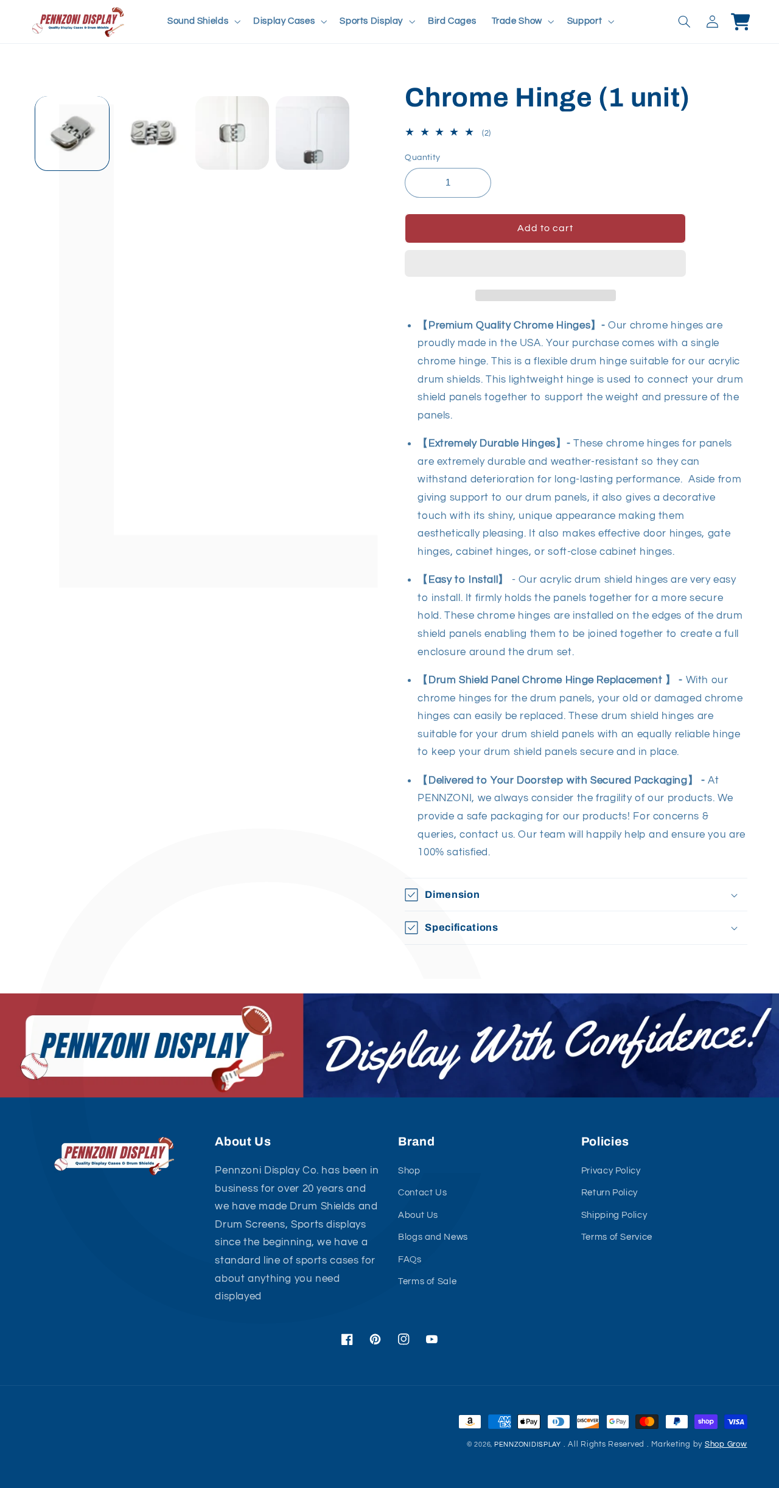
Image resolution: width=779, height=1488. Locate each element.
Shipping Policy (614, 1215)
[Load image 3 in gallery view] (232, 133)
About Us (418, 1215)
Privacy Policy (611, 1170)
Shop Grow (726, 1444)
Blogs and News (433, 1237)
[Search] (685, 21)
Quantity (422, 157)
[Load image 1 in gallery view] (72, 133)
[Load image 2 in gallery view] (152, 133)
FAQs (410, 1259)
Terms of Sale (427, 1281)
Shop (409, 1170)
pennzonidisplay (527, 1444)
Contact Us (422, 1192)
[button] (545, 264)
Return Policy (609, 1192)
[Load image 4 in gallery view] (312, 133)
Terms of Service (616, 1237)
